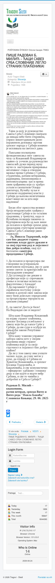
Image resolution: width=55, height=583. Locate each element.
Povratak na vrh (45, 577)
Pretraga (11, 493)
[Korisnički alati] (44, 74)
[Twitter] (27, 415)
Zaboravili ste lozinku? (18, 480)
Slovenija (22, 79)
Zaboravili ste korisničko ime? (21, 477)
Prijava (13, 470)
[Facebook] (27, 411)
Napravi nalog (14, 474)
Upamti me (15, 465)
